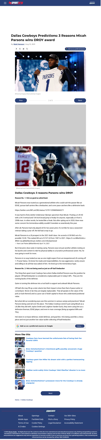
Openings (35, 416)
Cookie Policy (37, 423)
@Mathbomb (27, 241)
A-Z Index (22, 427)
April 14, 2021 (45, 243)
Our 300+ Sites (70, 416)
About (20, 416)
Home (17, 400)
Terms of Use (23, 423)
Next (80, 100)
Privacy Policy (69, 419)
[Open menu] (5, 3)
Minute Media (12, 432)
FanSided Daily (37, 419)
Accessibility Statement (73, 423)
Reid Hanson (19, 44)
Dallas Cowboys (27, 400)
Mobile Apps (23, 419)
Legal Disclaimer (54, 423)
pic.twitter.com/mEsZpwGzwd (45, 241)
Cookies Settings (38, 427)
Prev (21, 100)
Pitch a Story (53, 419)
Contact (51, 416)
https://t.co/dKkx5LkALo (75, 238)
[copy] (27, 48)
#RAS (17, 241)
